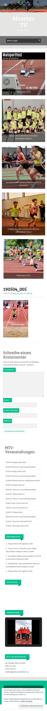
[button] (18, 637)
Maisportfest (17, 512)
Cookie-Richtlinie (26, 701)
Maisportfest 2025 (19, 471)
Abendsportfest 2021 (20, 526)
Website (7, 421)
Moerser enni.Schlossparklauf (24, 467)
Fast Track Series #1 (20, 508)
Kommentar (9, 370)
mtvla (29, 293)
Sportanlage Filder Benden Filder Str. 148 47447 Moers (15, 666)
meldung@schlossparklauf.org (16, 672)
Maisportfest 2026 (19, 462)
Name (7, 400)
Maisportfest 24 (18, 485)
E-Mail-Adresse (11, 410)
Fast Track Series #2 (20, 503)
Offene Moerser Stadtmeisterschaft (26, 480)
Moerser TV (24, 21)
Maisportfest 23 (19, 494)
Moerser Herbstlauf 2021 (22, 521)
